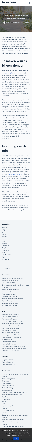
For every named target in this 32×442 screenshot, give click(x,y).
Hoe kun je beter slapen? (10, 317)
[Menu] (29, 3)
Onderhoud (5, 246)
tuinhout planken (10, 73)
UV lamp (5, 408)
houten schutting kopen (15, 174)
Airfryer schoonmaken (9, 294)
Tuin (3, 252)
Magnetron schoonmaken (10, 303)
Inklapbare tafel (7, 390)
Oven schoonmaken (8, 283)
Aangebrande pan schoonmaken (12, 278)
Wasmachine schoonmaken (10, 301)
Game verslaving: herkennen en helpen (14, 348)
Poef (3, 404)
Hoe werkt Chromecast (9, 344)
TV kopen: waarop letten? (10, 314)
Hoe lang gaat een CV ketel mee (12, 335)
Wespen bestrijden (8, 362)
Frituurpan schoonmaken (10, 292)
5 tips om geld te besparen (10, 351)
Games (4, 234)
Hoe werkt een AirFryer (9, 341)
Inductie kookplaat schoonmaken (12, 298)
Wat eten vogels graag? (9, 319)
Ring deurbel (6, 399)
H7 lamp (4, 401)
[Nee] (30, 435)
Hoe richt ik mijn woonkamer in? (12, 323)
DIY (3, 232)
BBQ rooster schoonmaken (10, 289)
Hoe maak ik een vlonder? (10, 326)
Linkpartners (6, 268)
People (4, 248)
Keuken (4, 243)
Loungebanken (6, 383)
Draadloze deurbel (8, 410)
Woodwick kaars (7, 397)
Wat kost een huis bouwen (10, 332)
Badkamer (5, 227)
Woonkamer (6, 259)
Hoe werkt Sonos (7, 339)
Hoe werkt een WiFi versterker (12, 337)
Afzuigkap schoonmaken (10, 305)
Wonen (27, 22)
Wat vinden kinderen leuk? (10, 328)
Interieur (4, 239)
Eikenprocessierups (8, 364)
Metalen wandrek (7, 406)
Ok (16, 438)
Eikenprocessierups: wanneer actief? (14, 346)
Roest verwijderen (8, 385)
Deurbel (4, 413)
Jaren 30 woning (7, 388)
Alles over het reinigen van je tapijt (13, 419)
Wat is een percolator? (9, 330)
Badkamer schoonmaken (10, 296)
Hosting (4, 236)
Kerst (3, 241)
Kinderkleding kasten (9, 379)
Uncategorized (7, 255)
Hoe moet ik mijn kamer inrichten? (13, 321)
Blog (3, 230)
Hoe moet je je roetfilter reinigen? (13, 426)
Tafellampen (6, 381)
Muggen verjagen (7, 360)
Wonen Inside (9, 2)
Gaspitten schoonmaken (10, 280)
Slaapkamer (6, 250)
